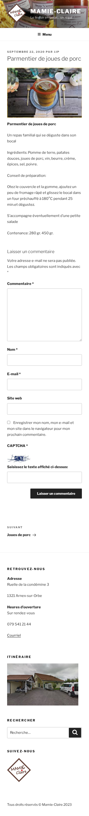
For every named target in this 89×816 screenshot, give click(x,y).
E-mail (14, 374)
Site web (14, 398)
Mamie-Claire (55, 11)
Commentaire (20, 284)
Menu (47, 34)
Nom (12, 349)
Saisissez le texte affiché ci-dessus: (37, 467)
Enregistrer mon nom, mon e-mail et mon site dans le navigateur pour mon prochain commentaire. (40, 429)
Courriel (14, 635)
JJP (57, 51)
